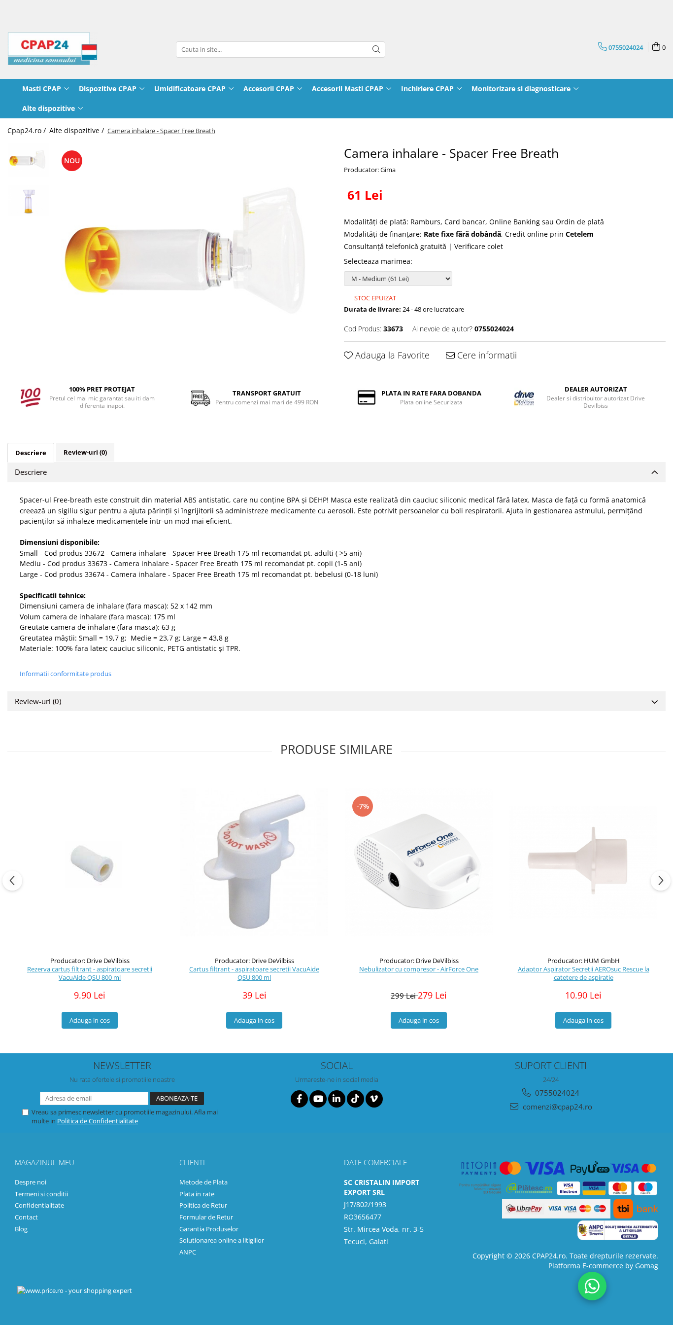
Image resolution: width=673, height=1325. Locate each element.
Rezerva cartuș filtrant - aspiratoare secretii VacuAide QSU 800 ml (89, 973)
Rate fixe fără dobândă (462, 234)
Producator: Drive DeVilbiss (90, 960)
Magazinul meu (44, 1162)
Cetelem (580, 234)
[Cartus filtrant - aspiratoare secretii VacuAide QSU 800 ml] (254, 862)
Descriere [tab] (30, 452)
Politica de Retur (203, 1205)
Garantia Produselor (208, 1228)
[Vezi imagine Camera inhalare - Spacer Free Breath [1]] (28, 200)
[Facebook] (299, 1099)
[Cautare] (376, 49)
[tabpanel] (191, 256)
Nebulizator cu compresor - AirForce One (418, 969)
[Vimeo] (374, 1099)
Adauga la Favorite (391, 355)
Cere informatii (486, 355)
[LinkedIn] (336, 1099)
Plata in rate (196, 1193)
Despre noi (30, 1182)
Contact (26, 1217)
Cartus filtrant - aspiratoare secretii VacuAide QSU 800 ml (254, 973)
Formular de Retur (206, 1217)
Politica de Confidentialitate (97, 1120)
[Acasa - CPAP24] (56, 49)
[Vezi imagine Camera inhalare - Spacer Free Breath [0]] (28, 160)
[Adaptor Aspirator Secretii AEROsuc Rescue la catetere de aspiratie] (583, 862)
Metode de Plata (203, 1182)
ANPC (187, 1252)
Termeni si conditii (41, 1193)
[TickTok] (355, 1099)
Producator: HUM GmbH (583, 960)
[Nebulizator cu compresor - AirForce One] (419, 862)
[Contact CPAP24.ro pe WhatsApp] (592, 1286)
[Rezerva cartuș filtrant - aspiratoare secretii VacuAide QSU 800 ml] (90, 862)
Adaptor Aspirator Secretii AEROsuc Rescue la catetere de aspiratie (583, 973)
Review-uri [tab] (85, 452)
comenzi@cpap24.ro (556, 1106)
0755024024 (556, 1093)
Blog (21, 1228)
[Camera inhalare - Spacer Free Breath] (191, 256)
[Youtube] (318, 1099)
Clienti (192, 1162)
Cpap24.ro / (27, 130)
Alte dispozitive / (77, 130)
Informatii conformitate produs (65, 673)
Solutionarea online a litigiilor (221, 1240)
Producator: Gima (370, 169)
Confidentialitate (39, 1205)
